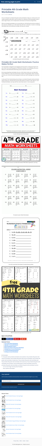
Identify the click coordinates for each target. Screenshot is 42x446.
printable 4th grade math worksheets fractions (28, 365)
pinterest (17, 338)
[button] (34, 2)
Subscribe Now (21, 384)
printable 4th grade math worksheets (10, 365)
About (27, 440)
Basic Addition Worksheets (9, 368)
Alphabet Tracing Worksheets (11, 345)
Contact (24, 440)
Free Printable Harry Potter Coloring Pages (15, 425)
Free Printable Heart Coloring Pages (13, 433)
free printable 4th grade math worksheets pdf (28, 360)
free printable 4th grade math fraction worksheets (21, 358)
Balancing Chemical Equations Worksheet (14, 347)
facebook (10, 338)
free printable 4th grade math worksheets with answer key (14, 361)
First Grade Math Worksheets (11, 343)
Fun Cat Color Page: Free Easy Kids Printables (13, 366)
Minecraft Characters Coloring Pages (14, 416)
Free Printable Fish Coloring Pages (13, 408)
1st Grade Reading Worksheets (11, 350)
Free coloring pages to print (10, 2)
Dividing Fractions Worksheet (11, 351)
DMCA (20, 440)
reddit (24, 338)
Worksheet (5, 355)
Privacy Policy (16, 440)
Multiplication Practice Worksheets (12, 349)
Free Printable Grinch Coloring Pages (14, 412)
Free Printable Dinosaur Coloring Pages (14, 396)
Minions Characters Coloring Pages (13, 429)
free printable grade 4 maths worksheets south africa (25, 363)
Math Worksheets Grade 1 (10, 346)
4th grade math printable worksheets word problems (14, 356)
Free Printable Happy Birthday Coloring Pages (16, 421)
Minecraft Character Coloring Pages (13, 404)
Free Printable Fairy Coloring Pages (13, 400)
